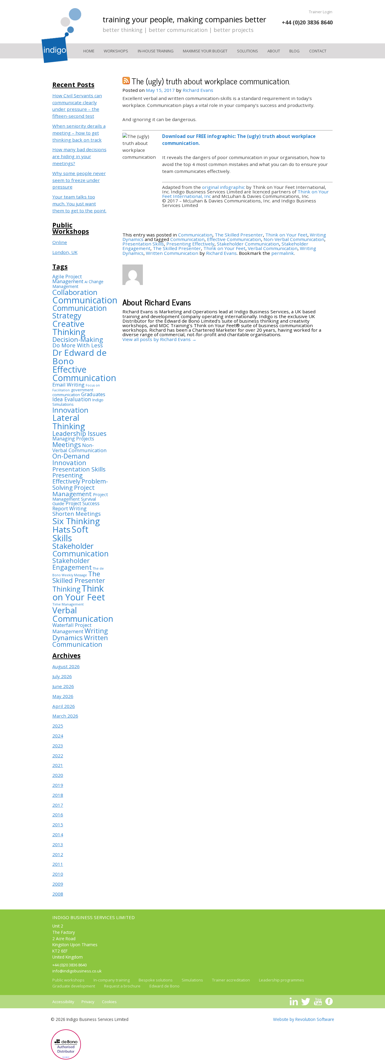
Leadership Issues (79, 433)
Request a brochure (122, 986)
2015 (57, 824)
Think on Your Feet (78, 592)
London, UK (65, 252)
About (273, 51)
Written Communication (80, 641)
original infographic (223, 187)
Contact (317, 51)
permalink (282, 253)
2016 (57, 815)
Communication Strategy (79, 312)
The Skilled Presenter (78, 577)
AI (86, 282)
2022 (57, 756)
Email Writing (68, 384)
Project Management (73, 490)
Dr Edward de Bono (79, 357)
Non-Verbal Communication (79, 448)
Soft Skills (70, 533)
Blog (294, 51)
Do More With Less (77, 345)
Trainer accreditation (231, 980)
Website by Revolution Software (303, 1019)
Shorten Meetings (76, 513)
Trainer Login (320, 11)
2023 (57, 746)
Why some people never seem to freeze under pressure (79, 180)
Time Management (68, 604)
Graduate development (73, 986)
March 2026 (65, 716)
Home (88, 51)
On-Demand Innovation (71, 459)
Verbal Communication (82, 614)
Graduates (93, 394)
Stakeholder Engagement (72, 563)
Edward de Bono (164, 986)
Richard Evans (198, 90)
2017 (57, 805)
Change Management (77, 284)
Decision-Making (77, 339)
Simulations (192, 980)
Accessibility (63, 1001)
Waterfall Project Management (71, 628)
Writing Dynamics (80, 634)
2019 (57, 785)
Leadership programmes (281, 980)
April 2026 (63, 706)
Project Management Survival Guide (80, 499)
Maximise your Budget (205, 51)
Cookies (109, 1001)
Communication (84, 300)
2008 (57, 894)
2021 (57, 765)
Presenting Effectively (67, 478)
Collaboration (74, 292)
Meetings (66, 444)
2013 (57, 844)
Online (59, 242)
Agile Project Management (67, 279)
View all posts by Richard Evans (159, 339)
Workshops (116, 51)
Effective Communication (84, 373)
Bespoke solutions (156, 980)
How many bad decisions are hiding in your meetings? (79, 156)
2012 (57, 854)
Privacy (88, 1001)
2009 (57, 884)
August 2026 (66, 666)
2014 (57, 834)
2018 (57, 795)
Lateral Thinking (68, 421)
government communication (72, 392)
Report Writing (69, 508)
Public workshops (68, 980)
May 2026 (62, 696)
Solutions (247, 51)
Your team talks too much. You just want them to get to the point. (79, 204)
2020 (57, 775)
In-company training (112, 980)
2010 (57, 874)
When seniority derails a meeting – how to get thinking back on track (79, 133)
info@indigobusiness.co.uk (77, 971)
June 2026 (63, 686)
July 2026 (62, 676)
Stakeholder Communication (80, 550)
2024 (57, 736)
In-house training (156, 51)
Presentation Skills (79, 469)
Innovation (70, 410)
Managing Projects (73, 438)
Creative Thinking (68, 327)
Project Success (83, 503)
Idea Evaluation (71, 399)
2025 (57, 726)
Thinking (66, 589)
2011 (57, 864)
